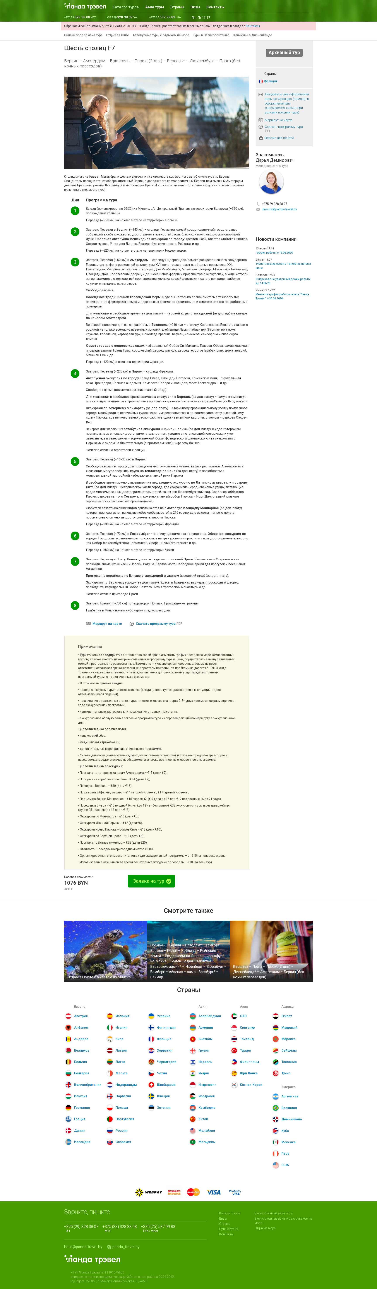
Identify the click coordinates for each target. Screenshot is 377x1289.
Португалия (125, 1119)
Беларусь (81, 1050)
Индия (204, 1073)
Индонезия (207, 1085)
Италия (121, 1028)
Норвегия (123, 1096)
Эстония (164, 1108)
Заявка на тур (149, 881)
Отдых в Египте (117, 35)
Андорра (81, 1039)
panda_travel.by (126, 1246)
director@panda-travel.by (279, 209)
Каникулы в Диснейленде (252, 35)
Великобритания (87, 1085)
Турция (245, 1050)
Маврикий (289, 1028)
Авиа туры (154, 7)
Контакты (215, 7)
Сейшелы (289, 1050)
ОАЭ (243, 1016)
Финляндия (166, 1028)
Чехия (162, 1073)
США (285, 1165)
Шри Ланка (249, 1073)
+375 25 (165, 17)
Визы (195, 7)
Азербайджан (210, 1016)
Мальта (122, 1073)
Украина (163, 1016)
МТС (121, 1228)
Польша (122, 1108)
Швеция (163, 1096)
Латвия (121, 1050)
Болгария (81, 1073)
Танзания (289, 1062)
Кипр (119, 1039)
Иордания (207, 1096)
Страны (177, 7)
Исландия (82, 1142)
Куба (285, 1131)
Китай (203, 1119)
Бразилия (289, 1108)
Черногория (166, 1062)
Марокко (288, 1039)
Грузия (204, 1050)
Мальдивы (207, 1142)
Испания (123, 1016)
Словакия (123, 1142)
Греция (80, 1119)
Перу (285, 1153)
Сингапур (247, 1028)
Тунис (286, 1073)
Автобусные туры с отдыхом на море (161, 35)
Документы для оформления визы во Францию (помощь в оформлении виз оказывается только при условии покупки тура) (287, 103)
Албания (81, 1028)
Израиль (205, 1062)
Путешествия (228, 1229)
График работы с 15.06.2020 (274, 252)
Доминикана (291, 1119)
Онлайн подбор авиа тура (83, 35)
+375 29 (122, 17)
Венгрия (80, 1096)
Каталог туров (126, 7)
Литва (120, 1062)
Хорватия (164, 1050)
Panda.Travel (92, 1259)
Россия (122, 1131)
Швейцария (166, 1085)
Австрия (81, 1016)
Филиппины (249, 1062)
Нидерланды (126, 1085)
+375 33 (80, 17)
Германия (82, 1108)
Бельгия (80, 1062)
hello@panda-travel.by (83, 1246)
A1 (82, 1228)
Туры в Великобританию (211, 35)
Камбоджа (207, 1108)
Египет (286, 1016)
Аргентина (289, 1096)
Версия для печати (279, 138)
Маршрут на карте (107, 624)
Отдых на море (265, 1228)
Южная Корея (251, 1085)
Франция (271, 81)
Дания (79, 1131)
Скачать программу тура (156, 624)
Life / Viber (159, 1228)
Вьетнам (205, 1039)
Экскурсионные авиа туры (274, 1213)
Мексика (288, 1142)
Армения (206, 1028)
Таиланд (247, 1039)
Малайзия (207, 1131)
